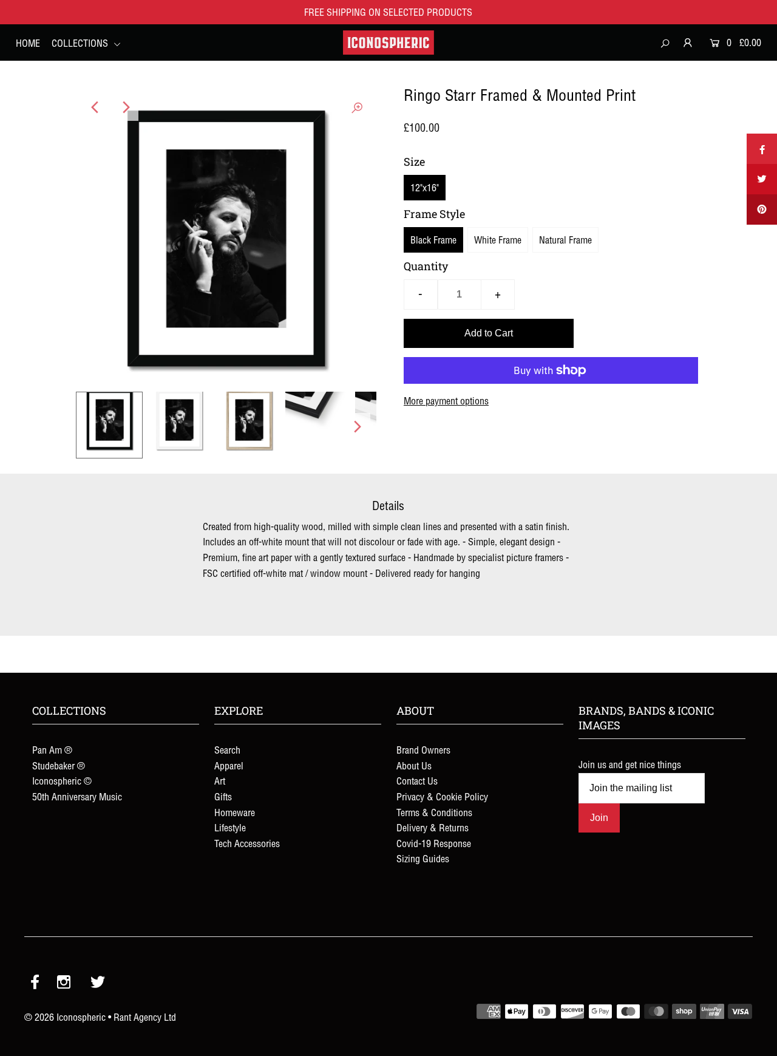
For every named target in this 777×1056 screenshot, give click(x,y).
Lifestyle (230, 828)
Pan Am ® (52, 750)
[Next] (125, 107)
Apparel (228, 766)
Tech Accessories (247, 843)
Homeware (234, 812)
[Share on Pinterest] (762, 209)
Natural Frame (565, 240)
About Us (414, 766)
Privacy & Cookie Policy (442, 797)
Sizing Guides (422, 859)
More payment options (446, 401)
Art (219, 781)
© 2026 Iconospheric (65, 1017)
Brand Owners (423, 750)
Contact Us (417, 781)
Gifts (223, 797)
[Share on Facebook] (762, 149)
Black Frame (433, 240)
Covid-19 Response (433, 843)
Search (227, 750)
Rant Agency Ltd (145, 1017)
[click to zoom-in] (357, 107)
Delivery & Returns (432, 828)
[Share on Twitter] (762, 179)
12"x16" (424, 188)
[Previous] (95, 107)
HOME (28, 43)
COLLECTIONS (81, 43)
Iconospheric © (62, 781)
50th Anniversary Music (77, 797)
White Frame (497, 240)
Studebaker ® (58, 766)
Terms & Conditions (434, 812)
